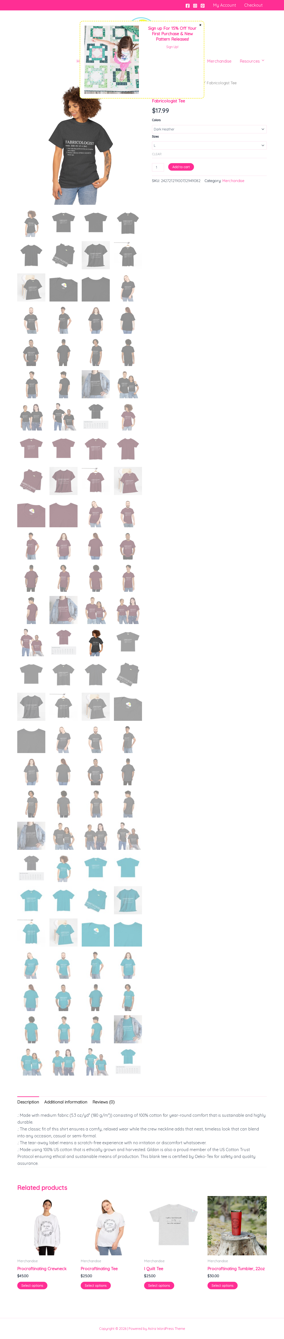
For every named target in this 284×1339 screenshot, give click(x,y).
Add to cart (181, 167)
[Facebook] (187, 6)
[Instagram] (195, 6)
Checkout (253, 5)
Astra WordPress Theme (166, 1329)
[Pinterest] (202, 6)
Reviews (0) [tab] (104, 1101)
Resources (250, 61)
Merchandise (219, 61)
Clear (157, 154)
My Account (224, 5)
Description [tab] (28, 1101)
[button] (261, 61)
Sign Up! (172, 47)
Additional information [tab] (65, 1101)
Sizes (155, 136)
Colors (156, 120)
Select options (32, 1285)
